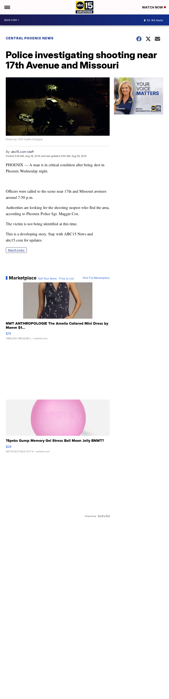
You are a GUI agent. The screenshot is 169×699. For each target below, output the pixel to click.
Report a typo (16, 250)
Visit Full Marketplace (96, 277)
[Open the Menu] (7, 7)
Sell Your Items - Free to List (56, 278)
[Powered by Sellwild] (104, 516)
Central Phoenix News (30, 38)
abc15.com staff (22, 152)
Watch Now (153, 7)
